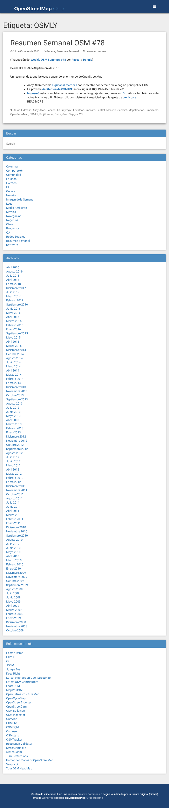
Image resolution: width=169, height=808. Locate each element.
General (50, 51)
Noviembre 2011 (16, 490)
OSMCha (12, 723)
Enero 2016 (13, 329)
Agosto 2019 (14, 271)
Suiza (58, 114)
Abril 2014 (12, 370)
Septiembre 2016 (17, 304)
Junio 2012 (13, 461)
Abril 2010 (12, 556)
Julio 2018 (13, 275)
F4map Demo (14, 653)
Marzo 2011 (14, 515)
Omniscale (152, 110)
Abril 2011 (12, 510)
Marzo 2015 (14, 345)
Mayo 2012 (13, 465)
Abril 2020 (12, 267)
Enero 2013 (13, 432)
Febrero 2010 (14, 564)
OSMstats (12, 735)
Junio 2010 (13, 548)
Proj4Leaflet (46, 114)
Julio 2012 (13, 457)
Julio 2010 (13, 543)
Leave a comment (96, 51)
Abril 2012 (12, 469)
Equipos (11, 178)
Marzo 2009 (14, 609)
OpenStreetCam (16, 706)
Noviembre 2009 (16, 576)
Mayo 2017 (13, 296)
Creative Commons (88, 794)
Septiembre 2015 (17, 333)
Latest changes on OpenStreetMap (28, 677)
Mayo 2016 (13, 312)
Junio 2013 (13, 411)
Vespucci (12, 764)
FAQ (9, 187)
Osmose (11, 731)
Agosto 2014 (14, 358)
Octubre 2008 (15, 630)
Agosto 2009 (14, 589)
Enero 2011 (13, 523)
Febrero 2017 (14, 300)
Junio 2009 (13, 597)
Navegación (13, 216)
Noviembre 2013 (16, 391)
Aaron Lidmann (22, 110)
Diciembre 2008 (16, 622)
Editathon (78, 110)
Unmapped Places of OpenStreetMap (29, 760)
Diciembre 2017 (16, 288)
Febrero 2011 (14, 519)
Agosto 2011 (14, 498)
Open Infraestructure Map (22, 694)
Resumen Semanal (68, 51)
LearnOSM (13, 686)
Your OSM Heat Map (19, 768)
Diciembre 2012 (16, 436)
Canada (51, 110)
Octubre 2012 (15, 444)
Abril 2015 (12, 341)
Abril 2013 (12, 420)
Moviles (11, 212)
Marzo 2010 (14, 560)
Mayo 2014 (13, 366)
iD (7, 661)
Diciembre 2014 (16, 350)
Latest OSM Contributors (22, 681)
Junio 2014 (13, 362)
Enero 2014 (13, 383)
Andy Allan (39, 110)
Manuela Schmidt (116, 110)
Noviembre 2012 (16, 440)
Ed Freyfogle (64, 110)
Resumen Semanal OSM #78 (57, 43)
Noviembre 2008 (16, 626)
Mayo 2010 (13, 552)
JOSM (10, 665)
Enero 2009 (13, 618)
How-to (11, 195)
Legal (9, 203)
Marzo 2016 (14, 321)
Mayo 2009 (13, 601)
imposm (90, 110)
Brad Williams (95, 797)
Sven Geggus (70, 114)
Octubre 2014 (15, 354)
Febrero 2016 (14, 325)
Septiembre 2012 (17, 449)
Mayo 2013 (13, 416)
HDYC (10, 657)
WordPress (48, 797)
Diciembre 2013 (16, 387)
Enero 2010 (13, 568)
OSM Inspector (15, 714)
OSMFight (12, 727)
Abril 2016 (12, 316)
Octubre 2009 (15, 581)
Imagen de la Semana (20, 199)
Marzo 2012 (14, 473)
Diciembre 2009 (16, 572)
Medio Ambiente (16, 207)
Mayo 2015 (13, 337)
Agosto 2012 (14, 453)
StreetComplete (16, 747)
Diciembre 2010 (16, 527)
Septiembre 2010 (17, 535)
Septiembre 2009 (17, 585)
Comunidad (13, 174)
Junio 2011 (13, 506)
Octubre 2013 (15, 395)
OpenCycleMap (16, 698)
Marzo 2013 (14, 424)
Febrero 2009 (14, 614)
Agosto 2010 (14, 539)
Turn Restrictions (17, 756)
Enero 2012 (13, 482)
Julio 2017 (13, 292)
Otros (9, 224)
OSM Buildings (15, 710)
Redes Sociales (15, 236)
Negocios (12, 220)
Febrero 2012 (14, 477)
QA (8, 232)
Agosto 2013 (14, 403)
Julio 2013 (13, 407)
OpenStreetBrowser (18, 702)
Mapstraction (136, 110)
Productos (13, 228)
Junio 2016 (13, 308)
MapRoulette (14, 690)
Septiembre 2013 (17, 399)
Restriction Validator (19, 743)
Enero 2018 (13, 283)
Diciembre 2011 (16, 486)
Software (12, 245)
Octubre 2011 (15, 494)
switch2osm (14, 752)
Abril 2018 (12, 279)
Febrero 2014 (14, 378)
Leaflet (101, 110)
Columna (12, 166)
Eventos (11, 183)
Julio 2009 (13, 593)
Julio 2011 (13, 502)
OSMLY (33, 114)
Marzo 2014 (14, 374)
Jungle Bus (13, 669)
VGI (81, 114)
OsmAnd (11, 719)
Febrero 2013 (14, 428)
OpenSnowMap (19, 114)
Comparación (14, 170)
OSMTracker (14, 739)
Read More (35, 101)
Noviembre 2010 (16, 531)
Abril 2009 (12, 605)
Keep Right (13, 673)
